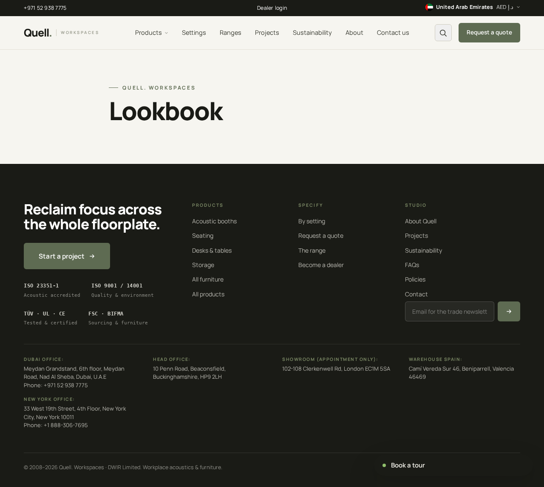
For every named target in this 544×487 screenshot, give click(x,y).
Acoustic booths (214, 221)
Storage (203, 265)
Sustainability (312, 32)
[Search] (443, 32)
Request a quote (489, 32)
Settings (194, 32)
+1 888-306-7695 (66, 425)
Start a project (62, 256)
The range (312, 250)
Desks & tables (212, 250)
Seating (202, 235)
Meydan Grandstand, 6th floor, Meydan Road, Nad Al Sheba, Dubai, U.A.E (74, 373)
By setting (311, 221)
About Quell (420, 221)
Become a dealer (321, 265)
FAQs (412, 265)
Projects (267, 32)
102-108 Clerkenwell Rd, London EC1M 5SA (336, 368)
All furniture (208, 279)
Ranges (230, 32)
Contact (416, 294)
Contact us (393, 32)
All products (208, 294)
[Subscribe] (509, 311)
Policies (415, 279)
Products (148, 32)
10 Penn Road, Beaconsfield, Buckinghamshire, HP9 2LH (189, 373)
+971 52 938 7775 (45, 7)
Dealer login (272, 7)
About (354, 32)
